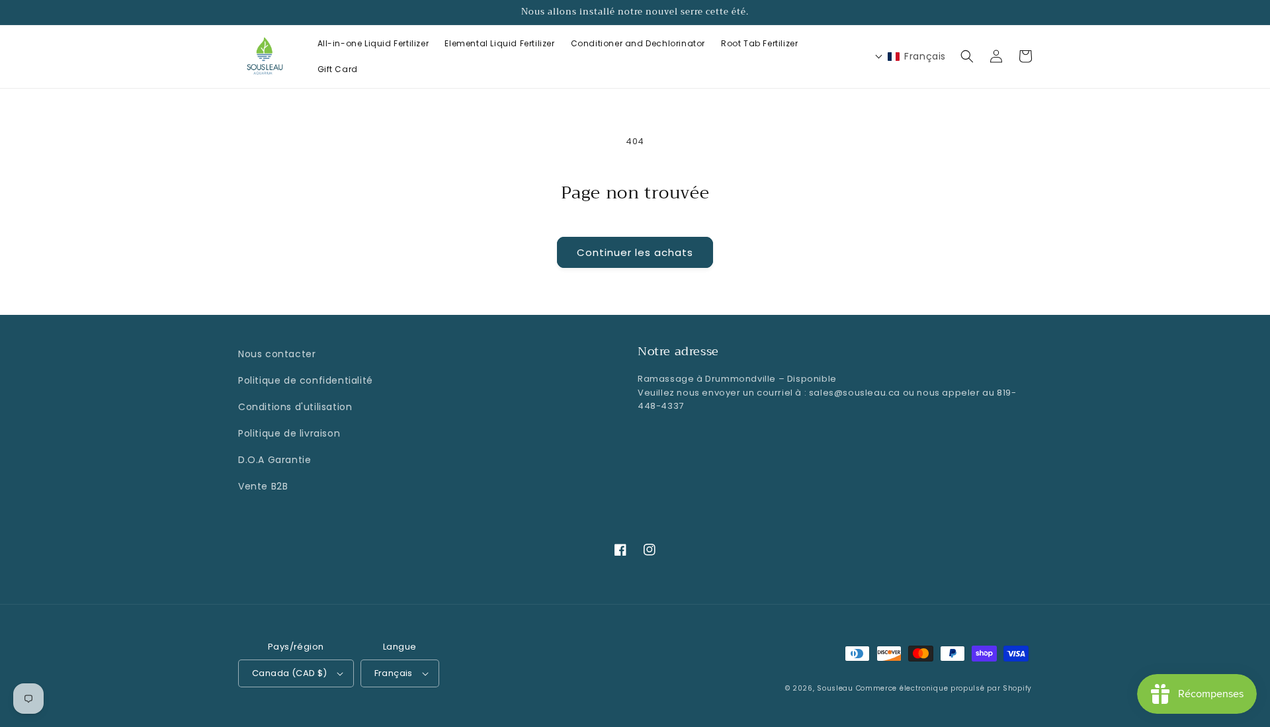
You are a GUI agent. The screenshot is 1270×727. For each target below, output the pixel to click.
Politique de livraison (289, 433)
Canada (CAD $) (289, 673)
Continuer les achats (635, 252)
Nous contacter (277, 354)
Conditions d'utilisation (295, 406)
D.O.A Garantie (274, 459)
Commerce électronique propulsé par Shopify (944, 688)
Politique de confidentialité (305, 380)
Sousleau (835, 688)
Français (393, 673)
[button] (967, 56)
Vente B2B (263, 486)
